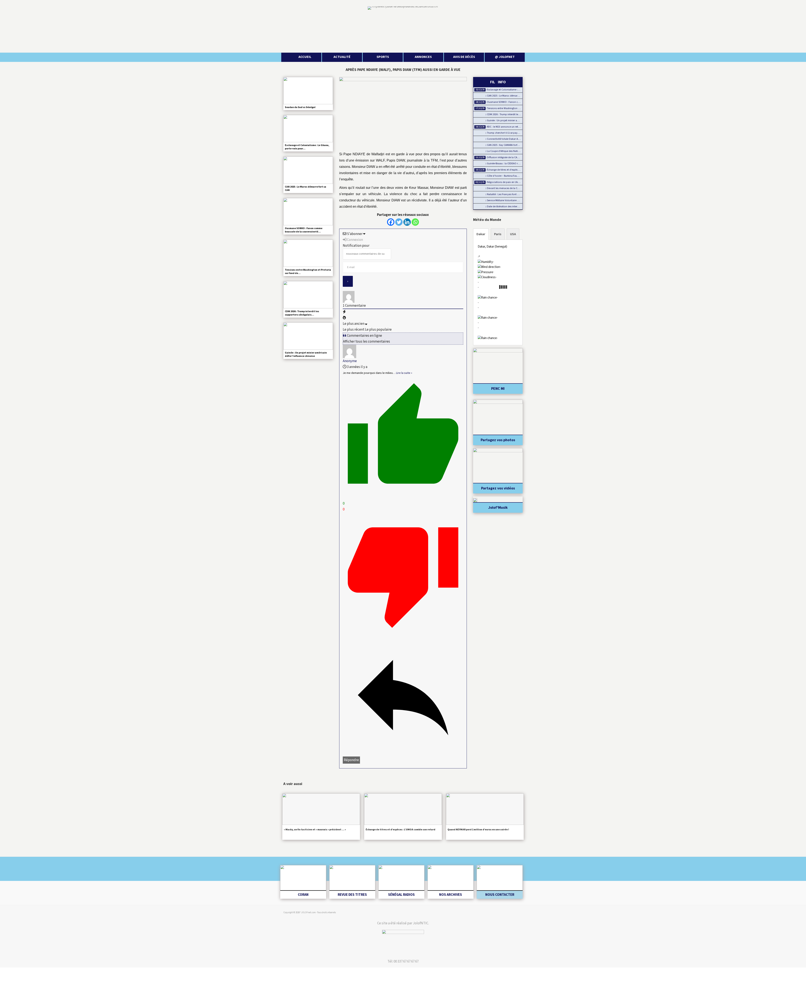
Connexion (354, 239)
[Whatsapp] (415, 222)
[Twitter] (399, 222)
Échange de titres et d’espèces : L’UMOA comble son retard (400, 829)
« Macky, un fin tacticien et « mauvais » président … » (315, 829)
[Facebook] (390, 222)
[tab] (481, 234)
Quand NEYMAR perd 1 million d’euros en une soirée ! (478, 829)
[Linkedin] (407, 222)
